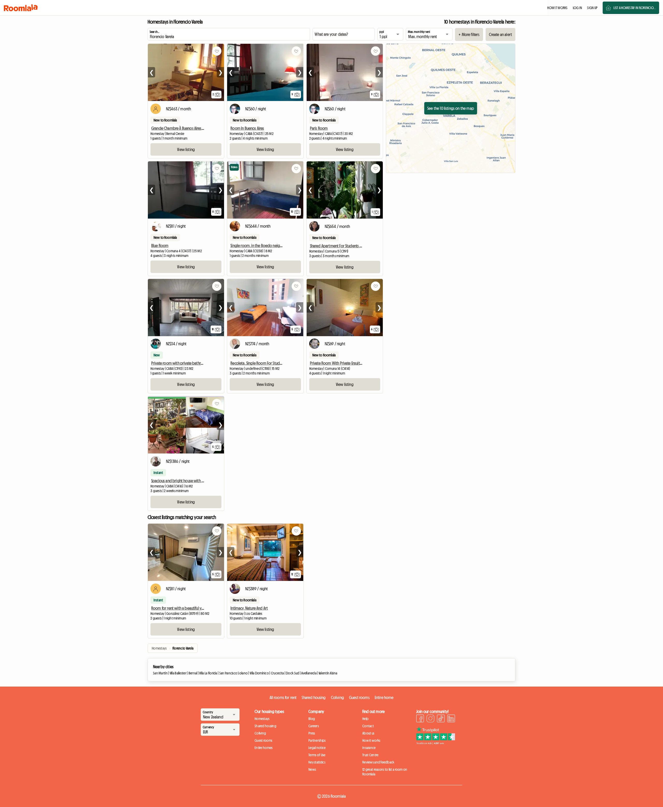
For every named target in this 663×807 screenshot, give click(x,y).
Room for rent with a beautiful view (179, 608)
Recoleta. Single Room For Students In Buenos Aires (270, 363)
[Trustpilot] (435, 743)
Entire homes (263, 748)
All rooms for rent (283, 697)
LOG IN (577, 8)
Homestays (262, 718)
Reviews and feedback (378, 762)
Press (311, 733)
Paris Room (319, 128)
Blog (311, 718)
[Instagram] (430, 719)
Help (365, 718)
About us (368, 733)
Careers (313, 726)
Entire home (384, 697)
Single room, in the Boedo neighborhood (263, 245)
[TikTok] (441, 719)
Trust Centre (370, 755)
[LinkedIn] (451, 719)
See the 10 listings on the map (450, 108)
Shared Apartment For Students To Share (341, 246)
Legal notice (317, 748)
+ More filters (468, 34)
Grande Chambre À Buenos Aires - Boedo (183, 128)
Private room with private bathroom (179, 363)
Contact (368, 726)
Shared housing (314, 697)
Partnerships (317, 740)
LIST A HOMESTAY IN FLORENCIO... (635, 8)
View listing (186, 149)
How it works (371, 740)
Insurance (369, 748)
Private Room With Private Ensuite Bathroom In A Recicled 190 (357, 363)
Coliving (337, 697)
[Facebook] (420, 719)
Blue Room (159, 245)
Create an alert (500, 34)
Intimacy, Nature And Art (249, 608)
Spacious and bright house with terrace (182, 481)
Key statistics (316, 762)
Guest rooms (359, 697)
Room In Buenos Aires (247, 128)
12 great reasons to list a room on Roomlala (384, 772)
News (312, 769)
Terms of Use (316, 755)
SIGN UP (592, 8)
